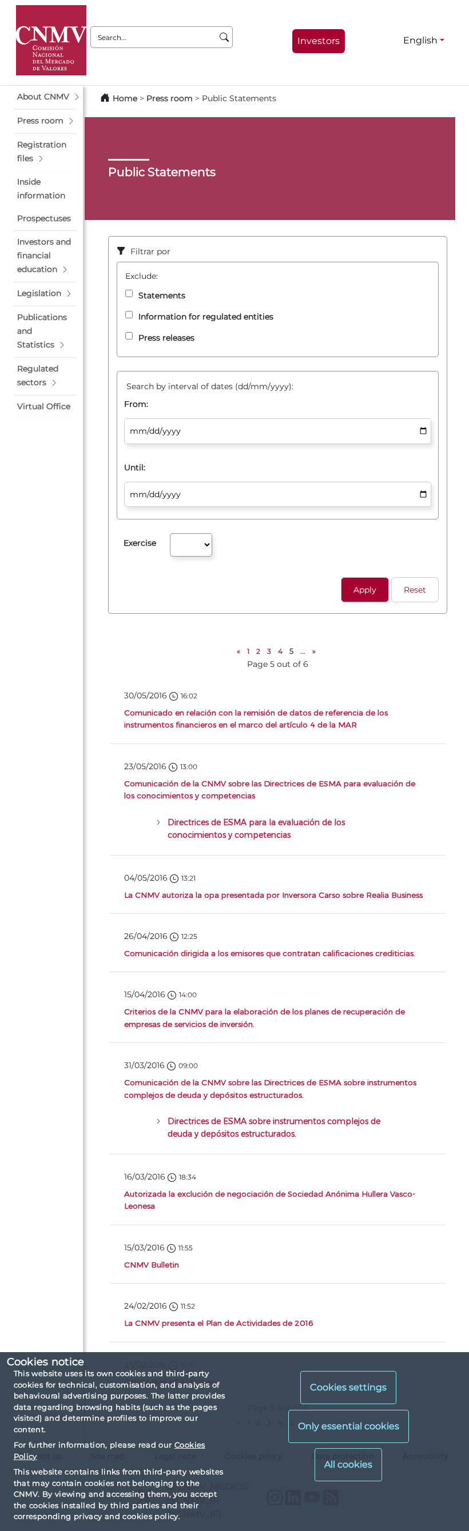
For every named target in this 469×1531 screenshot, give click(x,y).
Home (125, 98)
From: (136, 404)
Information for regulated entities (205, 316)
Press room (170, 98)
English (420, 40)
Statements (161, 295)
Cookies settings (348, 1387)
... (302, 651)
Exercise (140, 543)
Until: (134, 467)
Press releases (166, 338)
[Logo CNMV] (51, 40)
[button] (45, 97)
